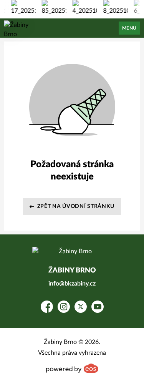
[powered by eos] (72, 368)
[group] (22, 7)
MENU (129, 28)
